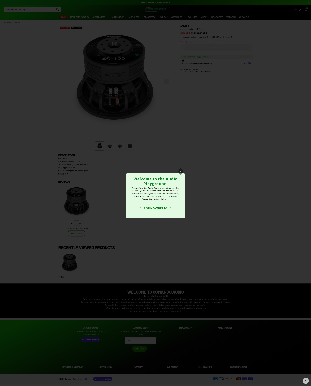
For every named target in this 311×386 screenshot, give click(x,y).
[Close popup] (180, 171)
